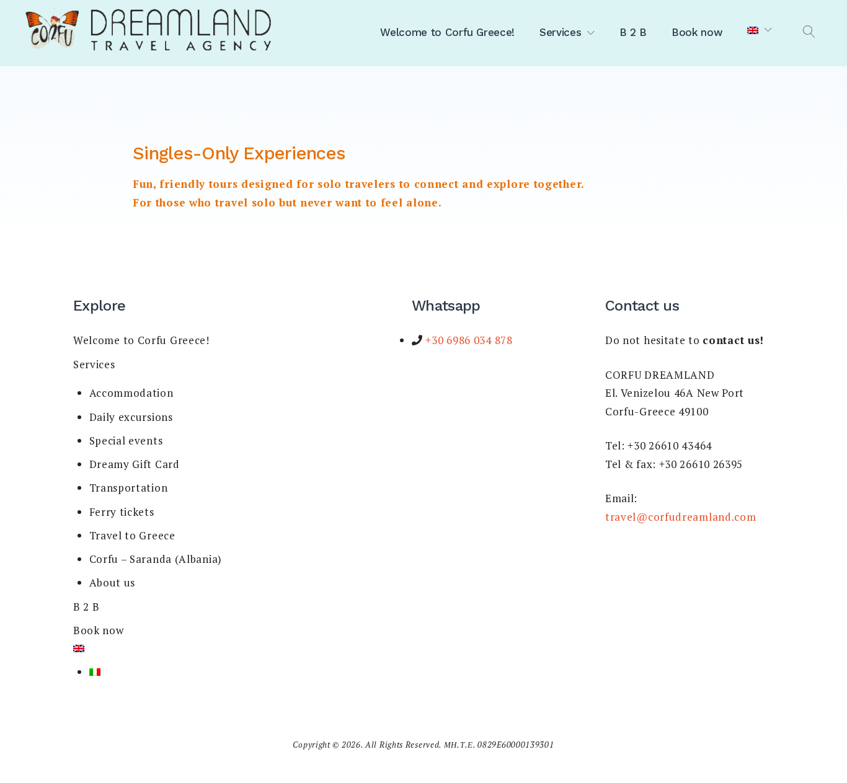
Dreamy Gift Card (134, 464)
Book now (697, 32)
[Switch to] (759, 30)
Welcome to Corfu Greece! (447, 32)
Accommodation (131, 393)
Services (560, 32)
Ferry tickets (121, 512)
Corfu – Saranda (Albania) (156, 559)
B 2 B (633, 32)
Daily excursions (131, 417)
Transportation (128, 487)
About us (112, 582)
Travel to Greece (132, 535)
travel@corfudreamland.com (680, 517)
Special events (126, 440)
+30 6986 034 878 (468, 340)
